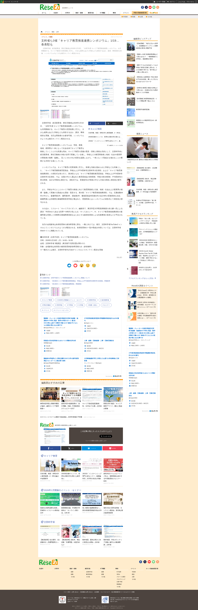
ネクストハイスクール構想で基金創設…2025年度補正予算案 (67, 417)
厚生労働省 (47, 305)
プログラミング (121, 579)
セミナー (107, 305)
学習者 (125, 17)
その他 (150, 17)
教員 (133, 17)
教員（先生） (93, 305)
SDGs (118, 574)
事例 (114, 13)
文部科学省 (92, 300)
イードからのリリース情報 (127, 592)
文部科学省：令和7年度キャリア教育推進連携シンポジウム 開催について (66, 278)
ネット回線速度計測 (152, 568)
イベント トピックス (62, 310)
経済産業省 (105, 300)
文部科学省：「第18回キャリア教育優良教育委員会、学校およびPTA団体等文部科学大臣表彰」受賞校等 (76, 281)
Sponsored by (109, 376)
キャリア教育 (96, 129)
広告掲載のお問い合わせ (86, 592)
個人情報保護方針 (116, 592)
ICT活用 (119, 572)
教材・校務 (79, 13)
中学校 (70, 305)
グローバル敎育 (121, 577)
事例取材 (119, 584)
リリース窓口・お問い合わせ (71, 592)
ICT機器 (102, 13)
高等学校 (59, 305)
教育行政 (91, 13)
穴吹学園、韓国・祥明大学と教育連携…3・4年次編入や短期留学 (109, 133)
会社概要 (96, 592)
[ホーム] (41, 32)
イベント (126, 13)
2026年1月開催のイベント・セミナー (70, 300)
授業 (72, 572)
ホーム (44, 13)
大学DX (67, 13)
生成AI (56, 13)
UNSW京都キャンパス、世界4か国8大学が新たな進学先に (107, 137)
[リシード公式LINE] (153, 562)
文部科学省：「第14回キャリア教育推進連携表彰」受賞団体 (61, 284)
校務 (72, 574)
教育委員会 (89, 574)
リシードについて (105, 592)
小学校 (81, 305)
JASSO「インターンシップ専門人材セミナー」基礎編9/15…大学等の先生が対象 (114, 141)
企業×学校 (119, 581)
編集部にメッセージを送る (116, 145)
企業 (141, 17)
